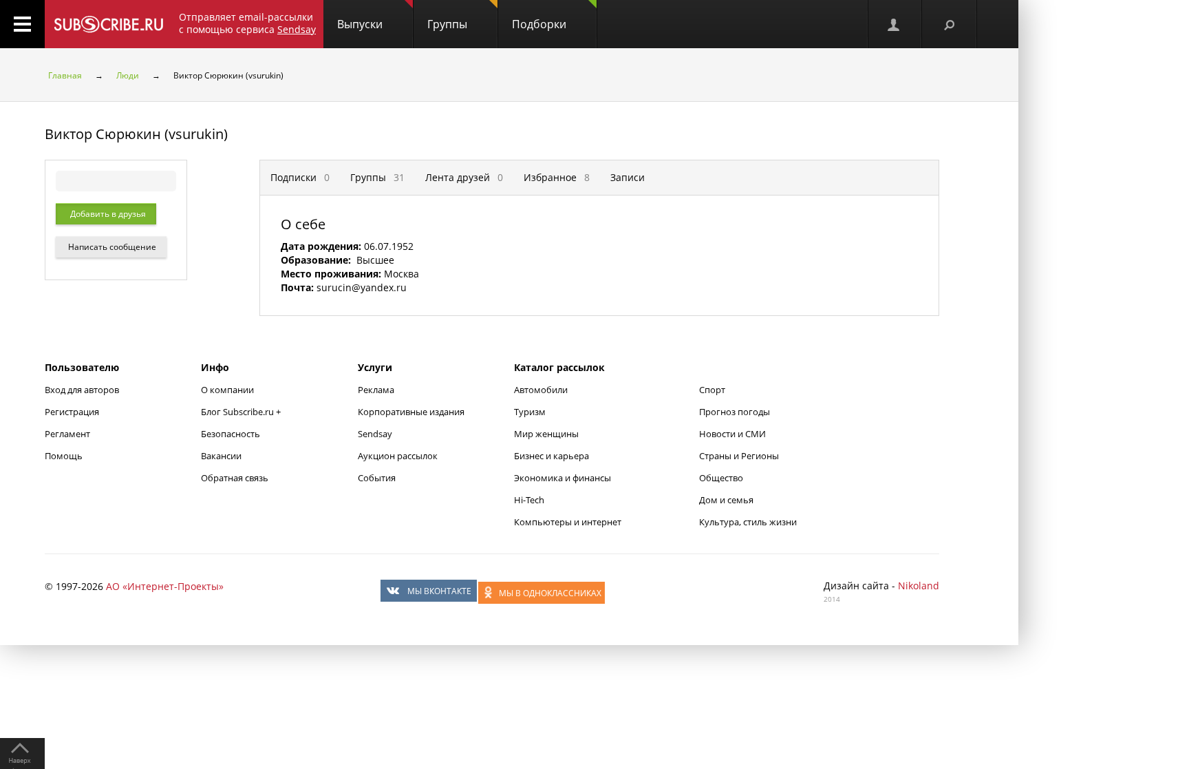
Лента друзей (464, 177)
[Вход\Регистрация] (894, 24)
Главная (65, 75)
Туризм (530, 411)
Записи (627, 177)
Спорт (712, 389)
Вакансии (221, 456)
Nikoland (918, 585)
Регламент (67, 434)
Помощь (64, 456)
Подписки (300, 177)
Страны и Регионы (739, 456)
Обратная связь (234, 478)
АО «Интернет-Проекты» (165, 586)
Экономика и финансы (562, 478)
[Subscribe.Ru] (108, 24)
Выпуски (360, 24)
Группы (447, 24)
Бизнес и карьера (551, 456)
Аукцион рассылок (398, 456)
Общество (721, 478)
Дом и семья (726, 500)
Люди (127, 75)
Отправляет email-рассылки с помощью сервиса (247, 23)
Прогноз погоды (734, 411)
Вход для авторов (82, 389)
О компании (227, 389)
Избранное (557, 177)
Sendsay (375, 434)
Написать (111, 247)
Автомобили (541, 389)
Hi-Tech (529, 500)
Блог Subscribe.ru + (242, 411)
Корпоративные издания (411, 411)
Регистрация (72, 411)
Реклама (376, 389)
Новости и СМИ (732, 434)
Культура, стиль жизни (748, 522)
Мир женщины (546, 434)
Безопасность (230, 434)
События (377, 478)
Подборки (539, 24)
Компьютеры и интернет (567, 522)
